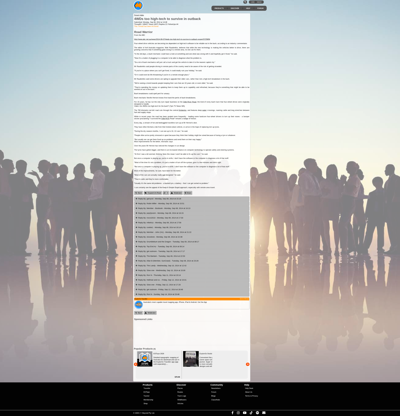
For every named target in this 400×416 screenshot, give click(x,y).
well (163, 175)
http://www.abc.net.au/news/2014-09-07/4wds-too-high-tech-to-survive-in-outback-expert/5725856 (172, 39)
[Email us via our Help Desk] (263, 413)
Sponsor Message (244, 298)
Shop (146, 404)
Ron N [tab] (159, 275)
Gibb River (165, 119)
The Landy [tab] (162, 266)
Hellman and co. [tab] (162, 280)
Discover (235, 8)
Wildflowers (181, 400)
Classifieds (215, 400)
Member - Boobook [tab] (164, 208)
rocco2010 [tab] (160, 218)
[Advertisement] (191, 333)
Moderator (178, 193)
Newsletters (216, 388)
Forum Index (139, 15)
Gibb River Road (189, 102)
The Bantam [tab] (161, 256)
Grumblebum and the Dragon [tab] (168, 242)
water (204, 110)
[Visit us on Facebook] (232, 413)
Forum (260, 8)
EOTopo (147, 392)
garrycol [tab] (159, 199)
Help (248, 8)
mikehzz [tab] (159, 223)
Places (180, 388)
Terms (247, 396)
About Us (248, 392)
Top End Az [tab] (161, 246)
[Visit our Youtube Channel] (244, 413)
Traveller (147, 388)
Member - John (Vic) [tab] (164, 232)
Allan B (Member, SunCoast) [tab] (168, 261)
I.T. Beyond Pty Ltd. (147, 413)
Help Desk (249, 388)
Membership (148, 400)
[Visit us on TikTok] (251, 413)
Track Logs (181, 396)
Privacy (255, 396)
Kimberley (182, 110)
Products (219, 8)
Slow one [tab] (161, 270)
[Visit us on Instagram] (238, 413)
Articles (180, 404)
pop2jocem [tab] (161, 213)
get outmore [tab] (161, 251)
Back (140, 193)
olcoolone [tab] (160, 237)
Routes (180, 392)
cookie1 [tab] (159, 227)
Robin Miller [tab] (161, 203)
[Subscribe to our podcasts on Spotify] (257, 413)
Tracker (146, 396)
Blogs (213, 396)
